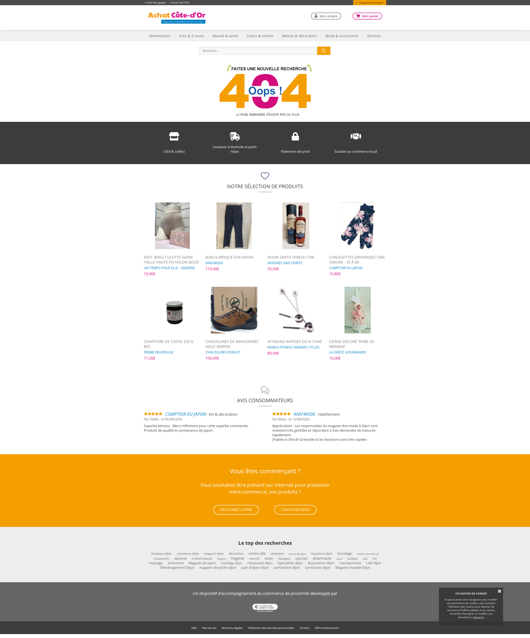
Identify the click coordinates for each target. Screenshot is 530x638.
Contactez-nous (295, 509)
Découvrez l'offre (236, 509)
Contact (304, 628)
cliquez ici (478, 617)
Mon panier (370, 16)
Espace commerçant (371, 2)
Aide (194, 628)
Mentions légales (232, 628)
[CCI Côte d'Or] (265, 608)
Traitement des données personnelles (271, 628)
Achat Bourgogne (156, 2)
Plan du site (209, 628)
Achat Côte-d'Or (180, 2)
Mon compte (329, 16)
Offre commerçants (327, 628)
